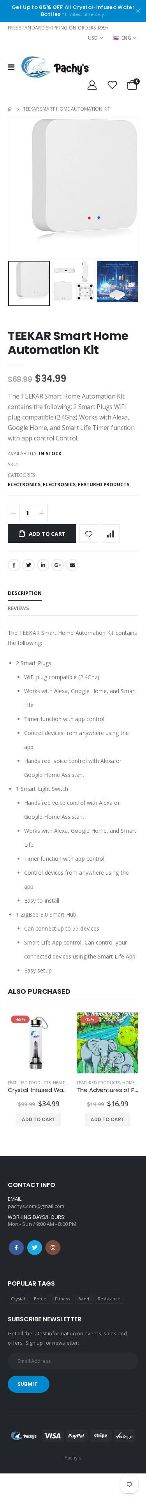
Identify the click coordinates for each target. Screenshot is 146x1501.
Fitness (62, 1299)
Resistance (109, 1299)
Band (83, 1299)
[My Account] (92, 85)
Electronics (24, 484)
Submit (28, 1384)
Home (11, 109)
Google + (57, 565)
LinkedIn (43, 565)
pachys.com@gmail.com (36, 1206)
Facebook (14, 565)
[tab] (25, 593)
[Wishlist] (112, 85)
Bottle (40, 1299)
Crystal (18, 1299)
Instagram (53, 1247)
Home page (134, 1082)
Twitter (28, 565)
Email (72, 565)
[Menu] (11, 67)
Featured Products (103, 484)
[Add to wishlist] (88, 533)
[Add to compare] (110, 533)
